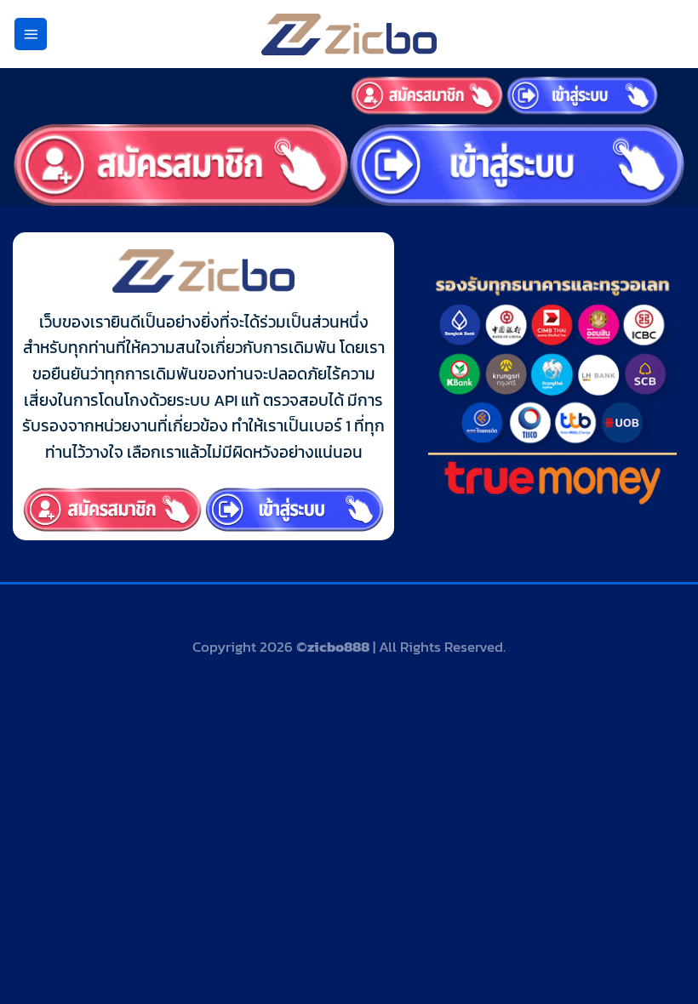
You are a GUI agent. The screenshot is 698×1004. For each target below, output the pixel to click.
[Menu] (30, 34)
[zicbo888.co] (349, 34)
